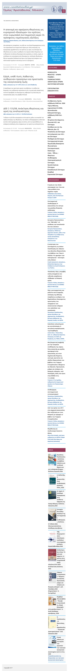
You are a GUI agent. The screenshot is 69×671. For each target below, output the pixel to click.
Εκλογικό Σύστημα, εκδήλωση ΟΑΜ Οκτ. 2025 (55, 115)
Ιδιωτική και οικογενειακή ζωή (34, 101)
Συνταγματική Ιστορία (55, 141)
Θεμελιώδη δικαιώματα (56, 143)
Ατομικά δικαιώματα (16, 101)
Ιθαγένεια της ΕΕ (32, 130)
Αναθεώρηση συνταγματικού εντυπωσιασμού (53, 392)
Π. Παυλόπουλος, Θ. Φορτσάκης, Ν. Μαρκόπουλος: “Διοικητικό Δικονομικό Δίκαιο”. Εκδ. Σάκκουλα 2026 (56, 625)
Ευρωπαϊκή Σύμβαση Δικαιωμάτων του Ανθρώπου (16, 67)
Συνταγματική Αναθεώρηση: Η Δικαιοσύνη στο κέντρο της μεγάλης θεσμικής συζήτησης (55, 206)
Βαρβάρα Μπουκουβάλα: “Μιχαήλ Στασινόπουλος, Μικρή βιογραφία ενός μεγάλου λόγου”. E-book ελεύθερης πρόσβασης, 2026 (56, 605)
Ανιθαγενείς (12, 69)
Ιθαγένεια (5, 69)
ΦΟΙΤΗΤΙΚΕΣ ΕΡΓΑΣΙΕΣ (56, 84)
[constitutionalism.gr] (34, 14)
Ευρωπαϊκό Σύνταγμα (55, 174)
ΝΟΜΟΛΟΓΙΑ (28, 99)
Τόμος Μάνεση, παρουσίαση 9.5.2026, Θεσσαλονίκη (55, 108)
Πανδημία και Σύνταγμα (56, 139)
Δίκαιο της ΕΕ (23, 130)
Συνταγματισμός (53, 148)
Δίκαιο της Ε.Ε (20, 69)
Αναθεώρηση (52, 158)
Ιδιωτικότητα (52, 146)
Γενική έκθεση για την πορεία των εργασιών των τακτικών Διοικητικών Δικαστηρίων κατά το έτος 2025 (56, 646)
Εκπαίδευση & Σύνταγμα (56, 170)
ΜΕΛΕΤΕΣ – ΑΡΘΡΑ (54, 74)
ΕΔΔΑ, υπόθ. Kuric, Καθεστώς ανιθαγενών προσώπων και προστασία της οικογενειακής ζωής (23, 79)
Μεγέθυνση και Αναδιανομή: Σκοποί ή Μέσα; (55, 431)
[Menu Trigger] (64, 11)
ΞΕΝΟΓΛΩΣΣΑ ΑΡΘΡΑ (55, 82)
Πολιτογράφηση (35, 67)
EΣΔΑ (24, 101)
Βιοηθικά (51, 172)
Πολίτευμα (51, 151)
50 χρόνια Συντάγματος (56, 120)
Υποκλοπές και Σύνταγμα (56, 132)
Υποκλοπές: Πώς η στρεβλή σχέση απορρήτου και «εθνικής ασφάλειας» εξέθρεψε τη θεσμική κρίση (56, 276)
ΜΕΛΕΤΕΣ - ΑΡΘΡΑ (30, 64)
